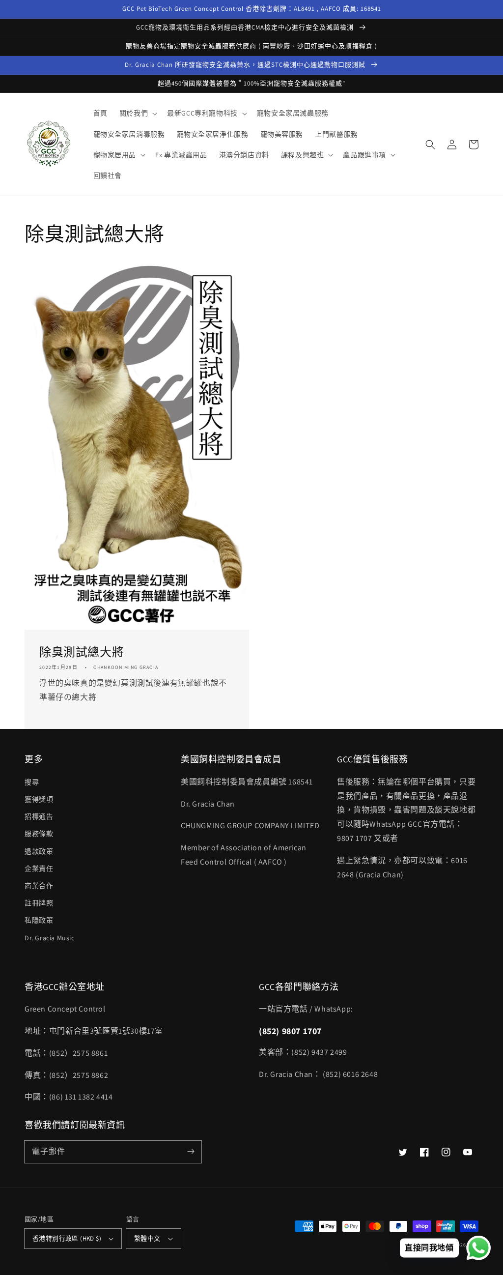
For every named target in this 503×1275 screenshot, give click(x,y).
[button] (137, 113)
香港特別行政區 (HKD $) (66, 1238)
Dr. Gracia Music (50, 937)
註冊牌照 (39, 902)
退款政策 (39, 851)
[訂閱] (190, 1151)
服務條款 (39, 833)
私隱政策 (39, 920)
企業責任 (39, 868)
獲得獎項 (39, 799)
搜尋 (32, 782)
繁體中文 (147, 1238)
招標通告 (39, 816)
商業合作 (39, 885)
